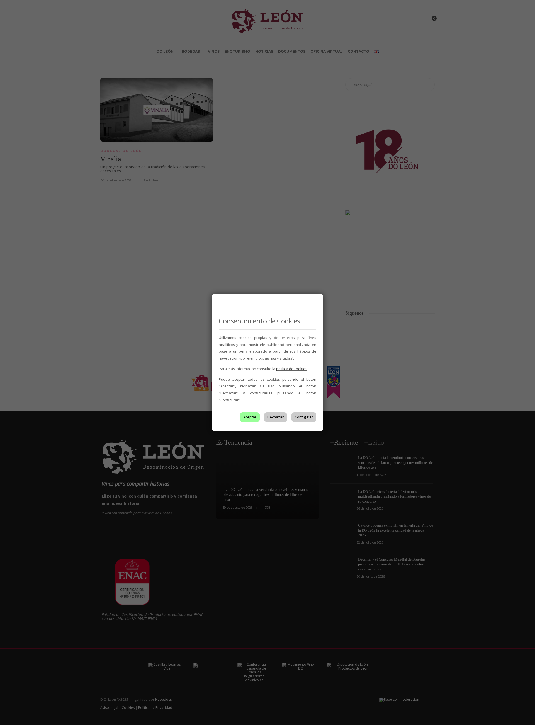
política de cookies (291, 368)
